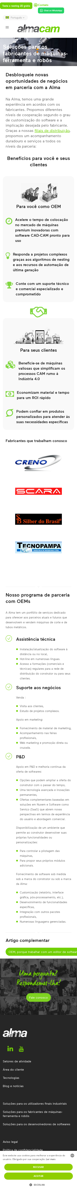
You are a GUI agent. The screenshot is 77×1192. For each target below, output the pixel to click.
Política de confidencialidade (23, 1150)
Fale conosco (38, 997)
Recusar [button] (38, 1167)
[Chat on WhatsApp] (49, 11)
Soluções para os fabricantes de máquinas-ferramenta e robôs (32, 1114)
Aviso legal (10, 1141)
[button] (38, 1185)
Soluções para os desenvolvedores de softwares (36, 1124)
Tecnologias (11, 1077)
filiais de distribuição (52, 130)
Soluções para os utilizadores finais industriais (35, 1103)
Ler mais (50, 1159)
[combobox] (72, 1155)
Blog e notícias (13, 1086)
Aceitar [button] (39, 1176)
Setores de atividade (17, 1061)
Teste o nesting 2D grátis (16, 5)
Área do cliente (13, 1069)
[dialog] (38, 1171)
